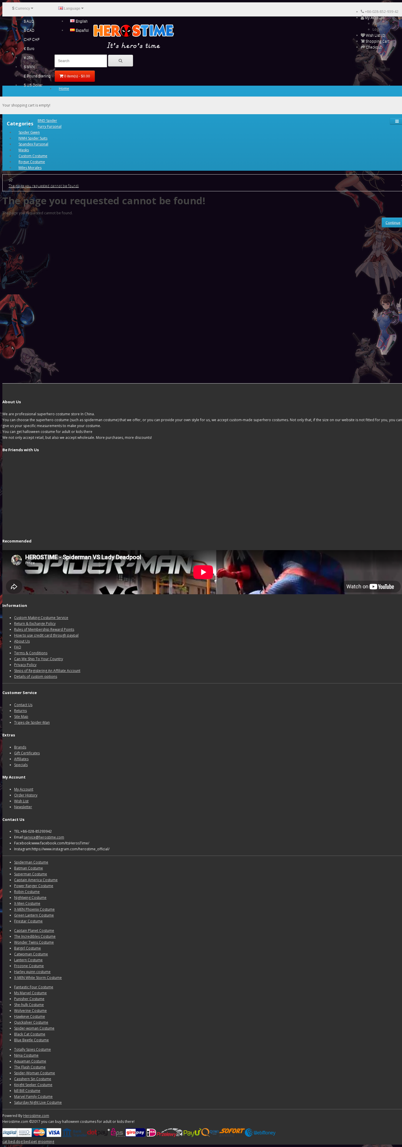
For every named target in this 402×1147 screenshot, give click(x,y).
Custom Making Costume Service (41, 617)
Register (379, 23)
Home (64, 88)
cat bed (8, 1141)
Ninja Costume (26, 1055)
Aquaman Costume (30, 1061)
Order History (25, 795)
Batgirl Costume (27, 948)
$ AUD (29, 21)
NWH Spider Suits (33, 138)
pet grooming (42, 1141)
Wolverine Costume (30, 1010)
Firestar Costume (28, 921)
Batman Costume (28, 868)
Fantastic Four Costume (33, 987)
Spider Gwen (29, 132)
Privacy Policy (25, 664)
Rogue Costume (32, 161)
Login (377, 29)
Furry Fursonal (50, 126)
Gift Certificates (27, 753)
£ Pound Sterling (37, 76)
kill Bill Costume (27, 1090)
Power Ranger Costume (33, 885)
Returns (20, 710)
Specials (21, 764)
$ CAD (29, 30)
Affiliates (21, 758)
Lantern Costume (28, 959)
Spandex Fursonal (33, 144)
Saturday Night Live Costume (38, 1102)
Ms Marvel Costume (30, 992)
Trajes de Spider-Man (32, 722)
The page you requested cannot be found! (44, 185)
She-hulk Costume (29, 1004)
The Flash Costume (30, 1067)
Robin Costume (27, 891)
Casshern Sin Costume (32, 1078)
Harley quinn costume (32, 971)
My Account (23, 789)
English (81, 21)
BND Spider (47, 120)
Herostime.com (36, 1115)
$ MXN (29, 67)
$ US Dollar (33, 85)
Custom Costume (33, 155)
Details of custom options (35, 676)
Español (82, 30)
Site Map (21, 716)
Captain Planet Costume (34, 930)
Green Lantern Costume (34, 915)
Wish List (21, 801)
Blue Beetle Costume (31, 1040)
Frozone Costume (29, 965)
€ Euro (29, 49)
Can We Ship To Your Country (38, 658)
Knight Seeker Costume (33, 1084)
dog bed (23, 1141)
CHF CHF (31, 39)
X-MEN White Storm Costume (38, 977)
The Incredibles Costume (35, 936)
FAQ (17, 647)
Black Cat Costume (29, 1034)
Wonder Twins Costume (34, 942)
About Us (22, 641)
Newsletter (23, 806)
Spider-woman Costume (34, 1028)
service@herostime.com (44, 837)
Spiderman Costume (31, 862)
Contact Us (23, 704)
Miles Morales (30, 167)
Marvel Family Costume (33, 1096)
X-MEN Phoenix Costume (34, 909)
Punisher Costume (29, 998)
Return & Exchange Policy (35, 623)
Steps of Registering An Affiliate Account (47, 670)
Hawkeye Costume (29, 1016)
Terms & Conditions (30, 652)
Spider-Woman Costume (34, 1072)
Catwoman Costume (31, 954)
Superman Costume (30, 874)
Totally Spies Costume (32, 1049)
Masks (24, 149)
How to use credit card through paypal (46, 635)
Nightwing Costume (30, 897)
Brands (20, 747)
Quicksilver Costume (31, 1022)
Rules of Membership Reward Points (44, 629)
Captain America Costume (36, 879)
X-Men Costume (27, 903)
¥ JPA (28, 58)
